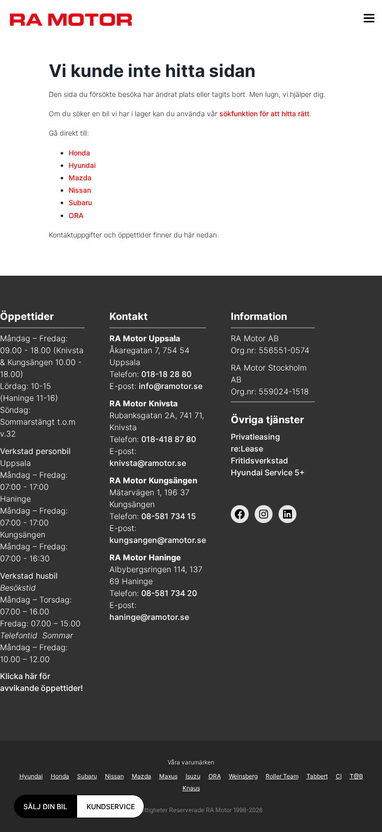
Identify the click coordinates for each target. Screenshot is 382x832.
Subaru (80, 202)
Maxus (168, 776)
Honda (79, 153)
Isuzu (193, 776)
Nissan (80, 190)
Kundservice (111, 806)
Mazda (80, 177)
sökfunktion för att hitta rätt (264, 113)
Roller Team (282, 776)
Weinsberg (243, 776)
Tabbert (317, 776)
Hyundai (82, 165)
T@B (356, 776)
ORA (76, 215)
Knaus (191, 788)
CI (339, 776)
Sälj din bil (45, 806)
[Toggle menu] (369, 19)
